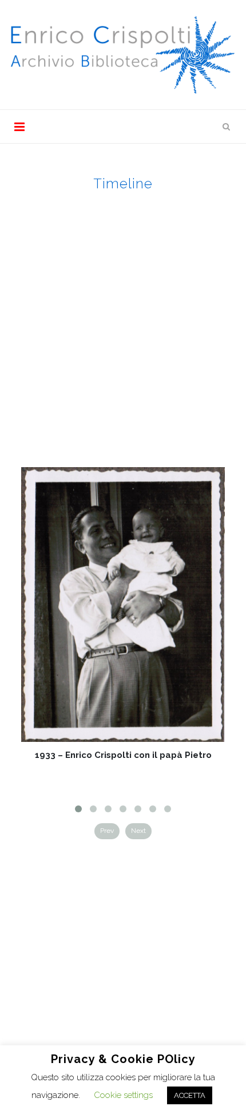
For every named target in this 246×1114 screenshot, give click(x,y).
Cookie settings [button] (123, 1095)
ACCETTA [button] (189, 1095)
